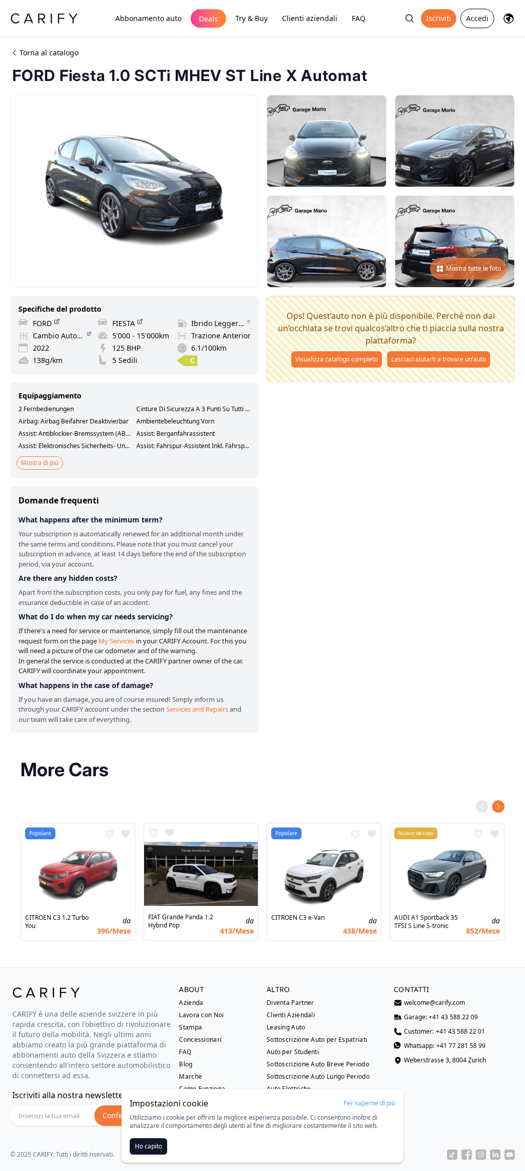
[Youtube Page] (509, 1154)
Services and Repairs (197, 709)
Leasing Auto (286, 1027)
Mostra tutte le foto (473, 268)
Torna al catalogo (48, 52)
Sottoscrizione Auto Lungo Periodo (318, 1077)
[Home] (44, 18)
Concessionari (200, 1040)
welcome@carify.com (434, 1003)
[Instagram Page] (481, 1154)
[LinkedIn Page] (495, 1154)
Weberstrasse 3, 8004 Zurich (445, 1060)
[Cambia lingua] (508, 18)
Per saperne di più (369, 1103)
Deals (208, 19)
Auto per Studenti (293, 1052)
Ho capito (148, 1146)
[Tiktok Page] (452, 1154)
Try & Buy (251, 18)
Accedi (477, 18)
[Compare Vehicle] (109, 834)
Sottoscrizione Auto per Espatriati (317, 1040)
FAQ (359, 18)
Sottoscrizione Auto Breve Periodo (318, 1064)
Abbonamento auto (148, 18)
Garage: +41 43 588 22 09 (441, 1017)
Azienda (191, 1003)
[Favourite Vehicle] (125, 834)
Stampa (190, 1027)
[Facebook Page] (466, 1154)
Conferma (119, 1115)
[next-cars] (498, 806)
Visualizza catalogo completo (336, 359)
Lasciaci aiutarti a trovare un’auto (438, 359)
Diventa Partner (290, 1003)
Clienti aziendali (309, 18)
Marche (190, 1077)
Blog (185, 1064)
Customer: (444, 1031)
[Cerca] (409, 18)
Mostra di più (39, 462)
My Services (116, 640)
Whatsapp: (445, 1046)
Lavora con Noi (201, 1015)
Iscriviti (438, 18)
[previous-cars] (482, 806)
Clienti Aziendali (291, 1015)
